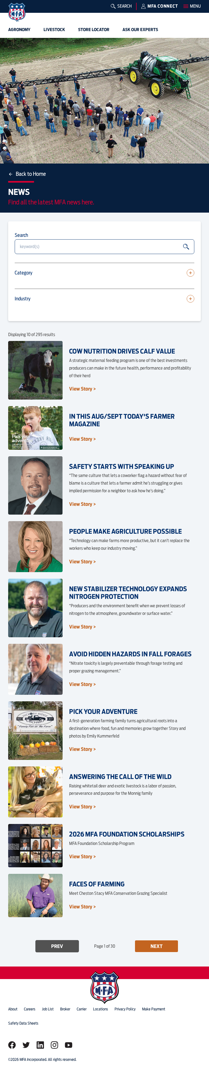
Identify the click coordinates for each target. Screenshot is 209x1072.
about (12, 1009)
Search (21, 235)
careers (29, 1009)
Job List (48, 1009)
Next (156, 946)
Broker (65, 1009)
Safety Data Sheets (23, 1023)
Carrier (82, 1009)
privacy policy (125, 1009)
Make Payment (153, 1009)
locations (100, 1009)
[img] (17, 12)
